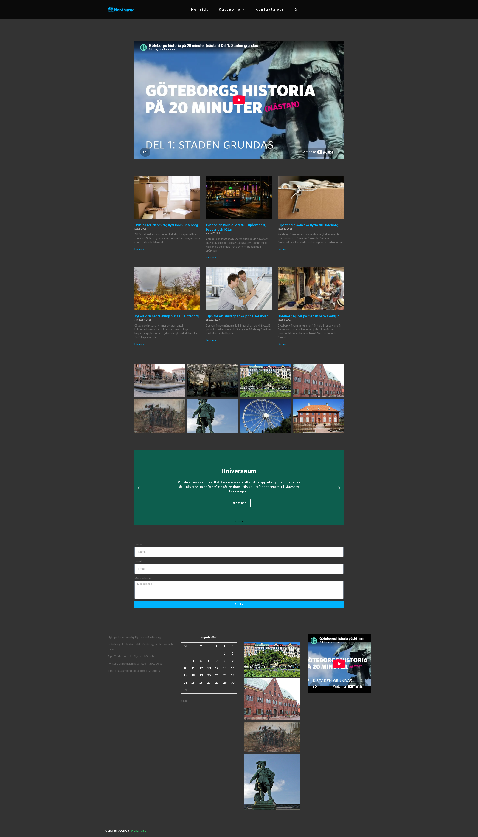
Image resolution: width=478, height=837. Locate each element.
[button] (138, 487)
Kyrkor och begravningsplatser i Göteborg (166, 316)
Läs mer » (139, 249)
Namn (138, 544)
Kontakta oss (269, 9)
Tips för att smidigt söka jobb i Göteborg (237, 316)
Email (138, 561)
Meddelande (142, 578)
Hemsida (200, 9)
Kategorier (230, 9)
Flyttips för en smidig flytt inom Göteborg (166, 225)
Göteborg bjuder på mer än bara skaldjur (308, 316)
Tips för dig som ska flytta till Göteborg (308, 225)
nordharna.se (138, 830)
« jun (184, 700)
